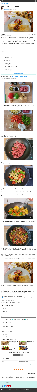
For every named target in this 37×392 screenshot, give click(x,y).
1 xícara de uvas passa (7, 67)
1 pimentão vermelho (7, 63)
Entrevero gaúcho (5, 334)
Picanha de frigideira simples (6, 336)
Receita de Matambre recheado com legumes (31, 342)
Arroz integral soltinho (6, 295)
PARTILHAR (32, 1)
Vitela (7, 319)
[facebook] (2, 386)
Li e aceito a (6, 373)
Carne (4, 3)
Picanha (18, 319)
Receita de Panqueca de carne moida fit (13, 342)
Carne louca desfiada (5, 333)
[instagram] (6, 386)
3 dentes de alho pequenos (8, 65)
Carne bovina (7, 3)
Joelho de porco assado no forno (7, 329)
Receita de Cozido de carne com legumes (19, 76)
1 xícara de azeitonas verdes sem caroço (10, 66)
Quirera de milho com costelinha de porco (9, 328)
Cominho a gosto (7, 72)
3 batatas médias (7, 60)
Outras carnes (28, 319)
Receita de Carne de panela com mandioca (31, 347)
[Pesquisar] (35, 1)
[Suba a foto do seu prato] (21, 355)
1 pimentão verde (7, 62)
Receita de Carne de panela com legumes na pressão (13, 348)
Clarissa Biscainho (6, 9)
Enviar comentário (32, 373)
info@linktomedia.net (26, 378)
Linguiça (10, 319)
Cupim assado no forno (5, 325)
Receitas (2, 3)
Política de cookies (3, 391)
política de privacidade (8, 373)
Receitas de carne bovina (5, 286)
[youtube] (8, 386)
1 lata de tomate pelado (8, 69)
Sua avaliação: (12, 371)
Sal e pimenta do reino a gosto (9, 70)
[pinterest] (10, 386)
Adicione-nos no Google (32, 34)
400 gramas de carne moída (8, 57)
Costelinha (23, 319)
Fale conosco (17, 389)
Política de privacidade (29, 389)
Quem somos (13, 389)
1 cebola (5, 59)
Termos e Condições (22, 389)
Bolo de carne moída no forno (7, 331)
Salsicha (14, 319)
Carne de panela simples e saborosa (8, 326)
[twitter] (4, 386)
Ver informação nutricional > (18, 73)
